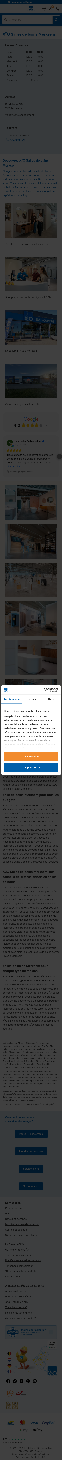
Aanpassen (29, 767)
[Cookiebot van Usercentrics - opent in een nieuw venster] (44, 690)
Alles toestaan (31, 756)
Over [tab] (51, 699)
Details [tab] (32, 699)
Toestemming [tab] (12, 699)
